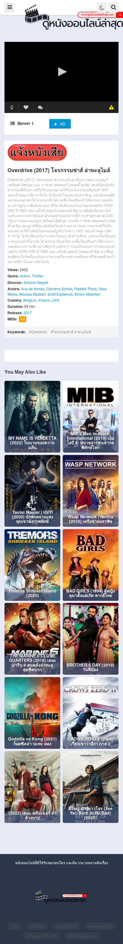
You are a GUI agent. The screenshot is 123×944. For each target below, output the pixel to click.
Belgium (30, 300)
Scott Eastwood (60, 294)
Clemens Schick (59, 288)
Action (25, 275)
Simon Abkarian (87, 294)
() (40, 107)
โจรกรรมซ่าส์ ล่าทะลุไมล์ (72, 331)
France (44, 300)
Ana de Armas (32, 288)
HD (62, 123)
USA (55, 300)
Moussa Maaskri (32, 294)
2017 (28, 312)
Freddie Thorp (85, 288)
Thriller (37, 275)
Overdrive (39, 331)
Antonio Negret (36, 282)
